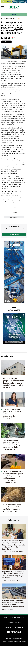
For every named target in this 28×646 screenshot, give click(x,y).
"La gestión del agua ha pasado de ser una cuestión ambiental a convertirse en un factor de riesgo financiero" (13, 414)
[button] (2, 38)
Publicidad (11, 622)
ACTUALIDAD (12, 617)
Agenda (9, 620)
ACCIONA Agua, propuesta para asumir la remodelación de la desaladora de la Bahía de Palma (13, 383)
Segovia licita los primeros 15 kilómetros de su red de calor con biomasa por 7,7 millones (13, 575)
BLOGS (4, 620)
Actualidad (5, 18)
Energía (14, 18)
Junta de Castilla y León (11, 580)
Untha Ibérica (14, 217)
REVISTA (6, 617)
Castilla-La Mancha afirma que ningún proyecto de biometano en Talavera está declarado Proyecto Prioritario (13, 545)
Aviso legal (8, 638)
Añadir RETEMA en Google (19, 37)
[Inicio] (14, 7)
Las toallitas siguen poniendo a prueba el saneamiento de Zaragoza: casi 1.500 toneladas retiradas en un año (13, 445)
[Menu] (3, 7)
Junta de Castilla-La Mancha (12, 551)
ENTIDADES (23, 620)
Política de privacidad (17, 638)
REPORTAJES (20, 617)
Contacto (18, 622)
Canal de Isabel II (8, 609)
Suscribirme (14, 234)
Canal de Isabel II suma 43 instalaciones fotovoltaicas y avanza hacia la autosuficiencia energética (13, 604)
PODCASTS (16, 620)
